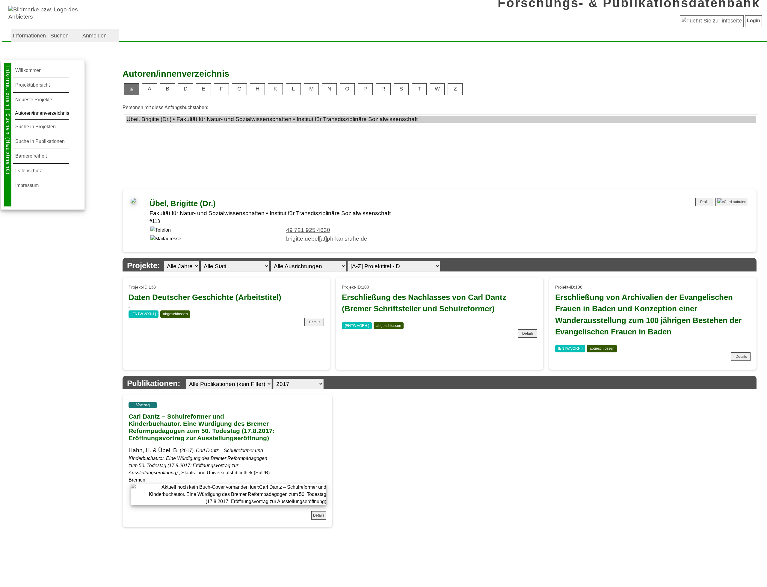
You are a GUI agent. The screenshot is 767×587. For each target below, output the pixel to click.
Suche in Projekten (35, 126)
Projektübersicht (32, 84)
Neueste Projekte (33, 99)
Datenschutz (28, 170)
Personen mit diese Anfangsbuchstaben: (165, 107)
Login (753, 20)
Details (314, 322)
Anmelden (94, 36)
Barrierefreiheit (31, 156)
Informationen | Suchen (41, 36)
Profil (704, 202)
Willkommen (28, 70)
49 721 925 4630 (308, 230)
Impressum (27, 185)
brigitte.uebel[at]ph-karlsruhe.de (326, 239)
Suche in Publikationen (40, 141)
